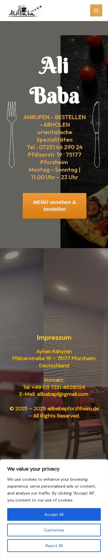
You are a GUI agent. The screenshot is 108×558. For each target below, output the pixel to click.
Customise (54, 530)
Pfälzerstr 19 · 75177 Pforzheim (55, 158)
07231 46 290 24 (61, 147)
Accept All (54, 514)
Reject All (54, 545)
